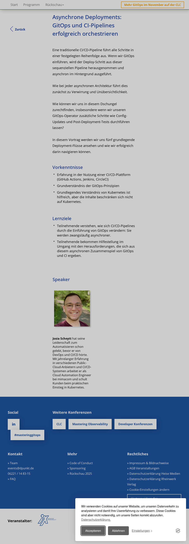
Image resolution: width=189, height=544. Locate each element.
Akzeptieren (93, 530)
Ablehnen (118, 530)
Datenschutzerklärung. (96, 519)
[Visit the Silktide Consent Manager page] (178, 530)
